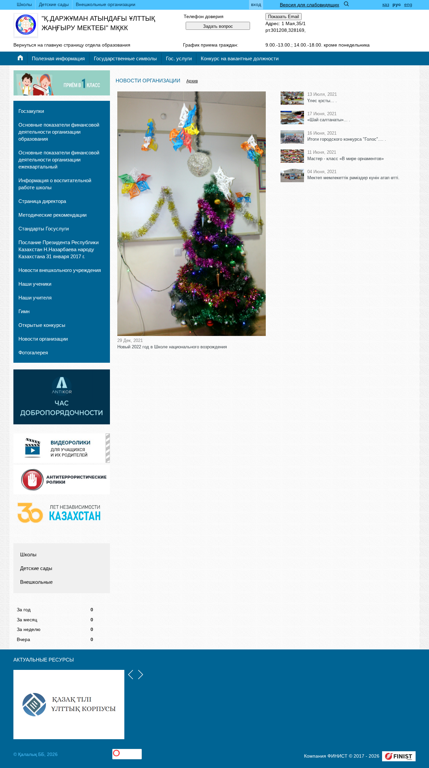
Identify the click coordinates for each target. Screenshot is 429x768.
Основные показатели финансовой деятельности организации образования (58, 132)
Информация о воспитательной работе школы (54, 184)
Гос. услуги (179, 58)
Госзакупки (31, 111)
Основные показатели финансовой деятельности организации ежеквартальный (58, 159)
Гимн (23, 311)
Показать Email (283, 16)
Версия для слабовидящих (309, 4)
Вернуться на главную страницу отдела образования (71, 45)
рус (396, 4)
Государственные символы (125, 58)
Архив (192, 81)
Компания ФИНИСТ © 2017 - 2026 (341, 756)
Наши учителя (35, 297)
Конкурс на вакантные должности (240, 58)
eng (408, 4)
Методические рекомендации (52, 215)
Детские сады (54, 4)
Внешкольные (36, 582)
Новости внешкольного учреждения (59, 270)
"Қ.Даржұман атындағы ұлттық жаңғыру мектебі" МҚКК (98, 23)
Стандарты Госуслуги (43, 228)
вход (256, 4)
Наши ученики (34, 284)
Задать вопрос (218, 26)
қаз (385, 4)
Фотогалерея (33, 352)
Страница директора (42, 201)
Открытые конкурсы (41, 325)
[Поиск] (346, 3)
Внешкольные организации (105, 4)
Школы (24, 4)
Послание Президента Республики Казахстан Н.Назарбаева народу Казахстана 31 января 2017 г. (58, 249)
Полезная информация (58, 58)
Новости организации (43, 339)
